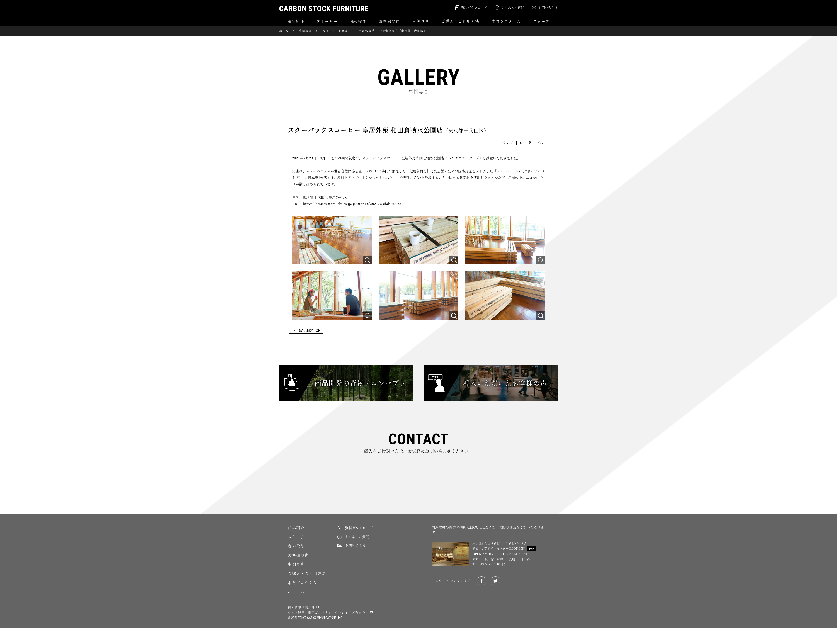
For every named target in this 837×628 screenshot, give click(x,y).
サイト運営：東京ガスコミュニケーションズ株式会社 (328, 612)
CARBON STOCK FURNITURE (323, 8)
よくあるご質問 (512, 7)
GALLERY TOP (309, 330)
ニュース (541, 21)
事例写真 (420, 21)
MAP (531, 548)
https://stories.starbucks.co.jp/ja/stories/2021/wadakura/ (349, 204)
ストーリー (327, 21)
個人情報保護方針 (301, 607)
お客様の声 (389, 21)
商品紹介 (295, 21)
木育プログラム (506, 21)
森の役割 (358, 21)
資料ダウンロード (474, 7)
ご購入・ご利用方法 (460, 21)
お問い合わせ (548, 7)
